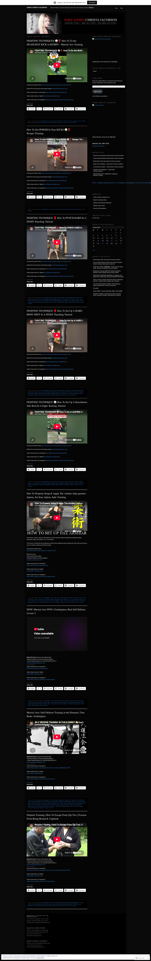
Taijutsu (66, 302)
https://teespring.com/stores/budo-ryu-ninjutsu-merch (56, 85)
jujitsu (49, 702)
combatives (40, 599)
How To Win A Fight (42, 483)
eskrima (32, 801)
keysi (76, 803)
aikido (55, 597)
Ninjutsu (77, 300)
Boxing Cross (72, 297)
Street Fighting (62, 806)
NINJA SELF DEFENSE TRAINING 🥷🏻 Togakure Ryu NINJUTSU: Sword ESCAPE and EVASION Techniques (108, 276)
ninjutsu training (37, 302)
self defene (54, 122)
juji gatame (56, 600)
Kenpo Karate (71, 803)
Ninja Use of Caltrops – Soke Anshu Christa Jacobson (108, 164)
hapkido (73, 801)
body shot (74, 390)
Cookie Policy (40, 958)
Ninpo (43, 302)
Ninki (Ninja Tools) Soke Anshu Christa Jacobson (106, 161)
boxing (67, 297)
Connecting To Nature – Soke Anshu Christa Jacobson (108, 167)
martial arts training (43, 484)
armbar (70, 597)
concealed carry (80, 800)
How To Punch (72, 299)
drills (29, 801)
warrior (72, 602)
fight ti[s (49, 599)
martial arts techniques (33, 484)
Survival (35, 905)
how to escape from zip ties (38, 904)
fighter (52, 599)
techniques (57, 602)
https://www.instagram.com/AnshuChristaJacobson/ (41, 576)
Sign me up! (97, 91)
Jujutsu (29, 300)
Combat (35, 599)
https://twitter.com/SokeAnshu (52, 96)
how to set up (79, 299)
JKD (32, 803)
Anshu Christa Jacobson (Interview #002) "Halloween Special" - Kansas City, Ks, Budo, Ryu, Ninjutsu (108, 280)
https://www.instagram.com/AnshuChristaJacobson (60, 99)
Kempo (83, 121)
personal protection (68, 804)
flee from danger (72, 902)
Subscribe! (97, 78)
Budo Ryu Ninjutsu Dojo (100, 200)
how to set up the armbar (41, 600)
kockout (76, 483)
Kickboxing (45, 300)
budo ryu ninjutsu (74, 121)
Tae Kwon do (74, 806)
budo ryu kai (66, 121)
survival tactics (40, 905)
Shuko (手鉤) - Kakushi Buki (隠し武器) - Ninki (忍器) (107, 291)
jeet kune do (83, 801)
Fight (47, 299)
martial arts (48, 122)
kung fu (33, 804)
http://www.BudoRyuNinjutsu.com (36, 663)
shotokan (53, 806)
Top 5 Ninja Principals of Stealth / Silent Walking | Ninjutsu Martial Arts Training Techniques (106, 284)
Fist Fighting (37, 801)
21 (111, 241)
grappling (57, 599)
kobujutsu (78, 702)
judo (52, 600)
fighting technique (57, 299)
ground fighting (63, 599)
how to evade (48, 904)
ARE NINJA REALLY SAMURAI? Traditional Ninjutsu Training (105, 174)
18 (98, 241)
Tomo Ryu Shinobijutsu (99, 208)
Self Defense (64, 703)
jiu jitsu (49, 600)
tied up (57, 905)
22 (116, 241)
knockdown (71, 483)
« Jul (93, 250)
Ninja (50, 300)
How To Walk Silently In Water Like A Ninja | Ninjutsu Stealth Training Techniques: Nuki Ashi (107, 263)
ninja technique (64, 300)
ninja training (72, 300)
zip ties (65, 905)
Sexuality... (96, 288)
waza (37, 807)
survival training (48, 905)
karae (29, 393)
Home (116, 8)
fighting (51, 299)
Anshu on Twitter (100, 143)
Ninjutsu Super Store (99, 205)
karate (79, 121)
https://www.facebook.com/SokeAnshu (56, 92)
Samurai (34, 806)
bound (54, 902)
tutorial (65, 122)
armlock (74, 597)
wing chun (41, 807)
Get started (92, 2)
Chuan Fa (73, 800)
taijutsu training (72, 302)
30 (121, 243)
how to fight (65, 299)
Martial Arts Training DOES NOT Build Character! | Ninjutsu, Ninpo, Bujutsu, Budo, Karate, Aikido (107, 271)
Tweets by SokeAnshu (98, 146)
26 (102, 243)
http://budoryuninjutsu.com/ (34, 560)
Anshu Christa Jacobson (37, 7)
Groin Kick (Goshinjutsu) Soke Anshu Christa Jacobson (108, 155)
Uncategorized (43, 121)
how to (69, 599)
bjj (56, 800)
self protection (47, 806)
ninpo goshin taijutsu (56, 703)
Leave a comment (72, 122)
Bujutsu (29, 483)
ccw (70, 800)
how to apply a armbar (76, 599)
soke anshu (60, 122)
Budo (29, 299)
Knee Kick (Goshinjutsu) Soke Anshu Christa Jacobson (108, 158)
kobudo (73, 702)
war (69, 602)
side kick (61, 484)
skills (57, 806)
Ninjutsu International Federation (102, 203)
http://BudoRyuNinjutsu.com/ (59, 88)
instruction (41, 702)
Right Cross (48, 302)
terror (54, 905)
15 (116, 238)
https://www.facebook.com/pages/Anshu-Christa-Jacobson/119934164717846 (48, 768)
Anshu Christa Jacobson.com (101, 197)
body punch (68, 390)
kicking (35, 122)
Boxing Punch (79, 297)
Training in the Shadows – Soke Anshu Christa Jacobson (104, 170)
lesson (82, 702)
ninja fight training (56, 300)
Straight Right (60, 302)
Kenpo (29, 122)
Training (62, 602)
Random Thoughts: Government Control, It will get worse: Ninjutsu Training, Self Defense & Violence (107, 294)
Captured (66, 902)
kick (32, 122)
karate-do (49, 803)
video (37, 705)
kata (58, 803)
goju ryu (43, 801)
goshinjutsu (48, 801)
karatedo (69, 600)
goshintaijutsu (54, 801)
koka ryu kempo (41, 122)
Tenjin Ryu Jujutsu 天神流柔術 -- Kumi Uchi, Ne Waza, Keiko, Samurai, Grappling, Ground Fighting (108, 267)
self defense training (73, 703)
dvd (37, 702)
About (121, 8)
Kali (42, 803)
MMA (52, 804)
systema (68, 806)
